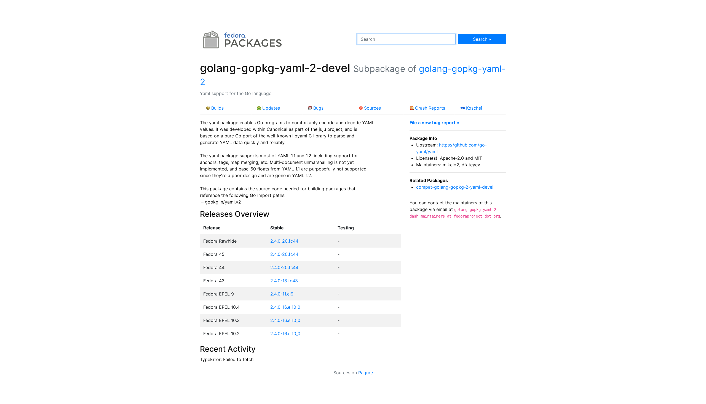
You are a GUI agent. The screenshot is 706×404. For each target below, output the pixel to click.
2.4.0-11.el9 (281, 294)
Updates (271, 108)
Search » (482, 39)
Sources (372, 108)
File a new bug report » (434, 122)
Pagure (365, 372)
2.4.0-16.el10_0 (285, 307)
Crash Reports (430, 108)
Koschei (474, 108)
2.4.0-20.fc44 (284, 241)
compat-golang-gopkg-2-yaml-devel (454, 187)
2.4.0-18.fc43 (284, 280)
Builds (217, 108)
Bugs (318, 108)
